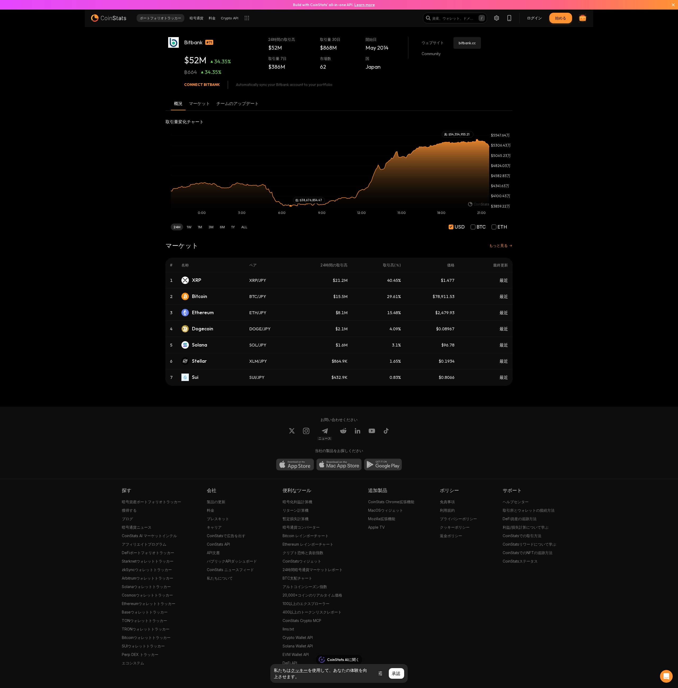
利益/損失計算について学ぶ (525, 527)
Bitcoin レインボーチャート (306, 535)
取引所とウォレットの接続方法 (529, 510)
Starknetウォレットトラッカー (147, 561)
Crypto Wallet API (298, 637)
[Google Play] (383, 464)
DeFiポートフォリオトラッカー (148, 552)
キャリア (214, 527)
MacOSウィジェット (385, 510)
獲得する (129, 510)
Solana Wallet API (298, 646)
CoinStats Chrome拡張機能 (391, 501)
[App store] (295, 464)
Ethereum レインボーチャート (308, 544)
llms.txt (288, 629)
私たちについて (220, 578)
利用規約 (447, 510)
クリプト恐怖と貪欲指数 (303, 552)
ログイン (534, 18)
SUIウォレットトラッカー (143, 646)
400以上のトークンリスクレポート (312, 612)
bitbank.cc (467, 43)
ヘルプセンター (516, 501)
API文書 (213, 552)
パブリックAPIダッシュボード (232, 561)
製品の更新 (216, 501)
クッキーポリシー (455, 527)
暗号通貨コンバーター (301, 527)
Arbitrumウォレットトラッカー (147, 578)
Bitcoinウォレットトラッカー (146, 637)
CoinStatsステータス (520, 561)
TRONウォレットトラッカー (146, 629)
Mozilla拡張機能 (381, 518)
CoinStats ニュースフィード (230, 569)
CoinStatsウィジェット (302, 561)
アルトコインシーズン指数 (305, 586)
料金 (210, 510)
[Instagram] (306, 434)
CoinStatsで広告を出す (226, 535)
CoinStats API (218, 544)
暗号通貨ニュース (136, 527)
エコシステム (133, 663)
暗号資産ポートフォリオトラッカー (151, 501)
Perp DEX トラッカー (140, 654)
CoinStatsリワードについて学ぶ (529, 544)
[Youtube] (372, 434)
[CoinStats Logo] (108, 18)
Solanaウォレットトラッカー (146, 586)
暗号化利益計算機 (297, 501)
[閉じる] (670, 5)
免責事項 (447, 501)
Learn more (364, 4)
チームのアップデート (237, 103)
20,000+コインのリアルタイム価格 (312, 595)
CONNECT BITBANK (202, 84)
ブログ (127, 518)
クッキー (299, 670)
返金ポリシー (451, 535)
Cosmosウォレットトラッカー (147, 595)
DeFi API (290, 663)
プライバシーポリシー (458, 518)
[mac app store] (339, 464)
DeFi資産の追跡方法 (520, 518)
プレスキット (218, 518)
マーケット (199, 103)
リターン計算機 (296, 510)
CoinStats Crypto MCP (302, 620)
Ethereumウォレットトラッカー (148, 603)
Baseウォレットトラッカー (145, 612)
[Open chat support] (666, 676)
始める (560, 18)
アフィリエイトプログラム (144, 544)
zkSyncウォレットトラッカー (147, 569)
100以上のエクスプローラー (306, 603)
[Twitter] (292, 434)
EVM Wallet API (296, 654)
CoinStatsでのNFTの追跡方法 (527, 552)
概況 (178, 103)
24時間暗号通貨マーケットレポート (313, 569)
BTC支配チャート (297, 578)
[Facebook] (386, 434)
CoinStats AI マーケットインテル (149, 535)
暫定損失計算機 (296, 518)
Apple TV (376, 527)
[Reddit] (343, 434)
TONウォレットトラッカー (144, 620)
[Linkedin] (357, 434)
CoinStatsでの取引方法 (522, 535)
